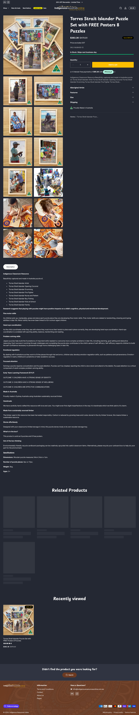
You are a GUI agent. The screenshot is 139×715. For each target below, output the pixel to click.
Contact (40, 692)
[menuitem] (53, 689)
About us (40, 695)
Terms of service (130, 712)
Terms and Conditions (45, 689)
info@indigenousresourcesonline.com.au (88, 689)
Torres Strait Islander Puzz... (87, 117)
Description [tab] (11, 267)
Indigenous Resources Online (19, 712)
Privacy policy (118, 712)
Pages (39, 698)
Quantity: (74, 60)
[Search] (120, 8)
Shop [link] (5, 8)
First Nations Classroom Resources (69, 2)
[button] (120, 8)
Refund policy (107, 712)
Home (72, 117)
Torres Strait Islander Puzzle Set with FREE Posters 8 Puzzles (17, 640)
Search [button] (70, 675)
